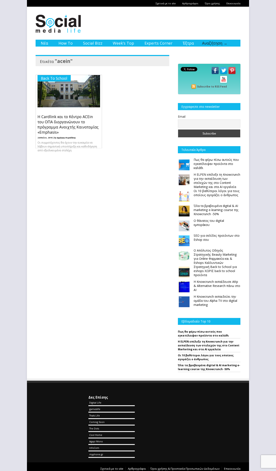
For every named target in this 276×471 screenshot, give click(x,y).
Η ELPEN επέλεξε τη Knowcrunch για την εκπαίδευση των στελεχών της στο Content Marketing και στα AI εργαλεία (208, 345)
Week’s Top (123, 43)
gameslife (94, 409)
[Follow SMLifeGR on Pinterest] (232, 73)
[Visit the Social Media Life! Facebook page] (215, 73)
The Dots (94, 428)
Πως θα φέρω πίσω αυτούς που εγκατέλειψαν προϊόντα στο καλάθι (203, 333)
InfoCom (94, 447)
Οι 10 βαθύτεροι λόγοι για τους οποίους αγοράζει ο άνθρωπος (206, 357)
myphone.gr (96, 454)
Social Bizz (92, 43)
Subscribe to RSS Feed (212, 86)
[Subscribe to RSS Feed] (193, 86)
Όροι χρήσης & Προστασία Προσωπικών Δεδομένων (185, 469)
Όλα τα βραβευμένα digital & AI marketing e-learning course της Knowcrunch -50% (209, 367)
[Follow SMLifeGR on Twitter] (223, 73)
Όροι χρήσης (212, 3)
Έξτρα (188, 43)
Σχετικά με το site (166, 3)
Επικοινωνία (233, 3)
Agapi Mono (96, 441)
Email (181, 116)
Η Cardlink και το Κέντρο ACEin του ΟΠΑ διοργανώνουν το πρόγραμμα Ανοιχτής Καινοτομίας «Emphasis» (68, 124)
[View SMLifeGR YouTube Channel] (223, 82)
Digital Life (95, 402)
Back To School (54, 78)
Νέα (44, 43)
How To (65, 43)
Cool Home (95, 435)
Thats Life (94, 415)
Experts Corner (158, 43)
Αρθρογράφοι (190, 3)
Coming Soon (97, 422)
